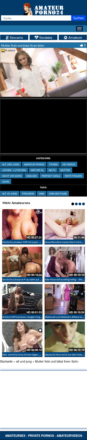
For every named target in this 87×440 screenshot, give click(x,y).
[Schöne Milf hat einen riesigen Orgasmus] (22, 299)
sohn (5, 181)
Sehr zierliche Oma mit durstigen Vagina (24, 354)
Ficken (53, 164)
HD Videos (69, 164)
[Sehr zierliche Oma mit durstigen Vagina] (22, 336)
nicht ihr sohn (12, 175)
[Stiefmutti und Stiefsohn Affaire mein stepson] (65, 299)
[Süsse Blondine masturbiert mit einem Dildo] (65, 224)
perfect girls (51, 175)
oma (41, 193)
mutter (65, 170)
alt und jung (10, 164)
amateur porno (34, 164)
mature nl (37, 170)
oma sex (31, 175)
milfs (52, 170)
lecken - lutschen (14, 170)
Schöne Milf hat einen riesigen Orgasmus (24, 317)
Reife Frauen (73, 175)
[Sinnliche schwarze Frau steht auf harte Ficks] (22, 262)
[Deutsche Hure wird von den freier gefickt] (65, 336)
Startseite (6, 361)
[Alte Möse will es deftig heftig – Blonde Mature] (65, 262)
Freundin (28, 193)
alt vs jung (9, 193)
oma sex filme (58, 193)
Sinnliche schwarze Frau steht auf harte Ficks (27, 279)
